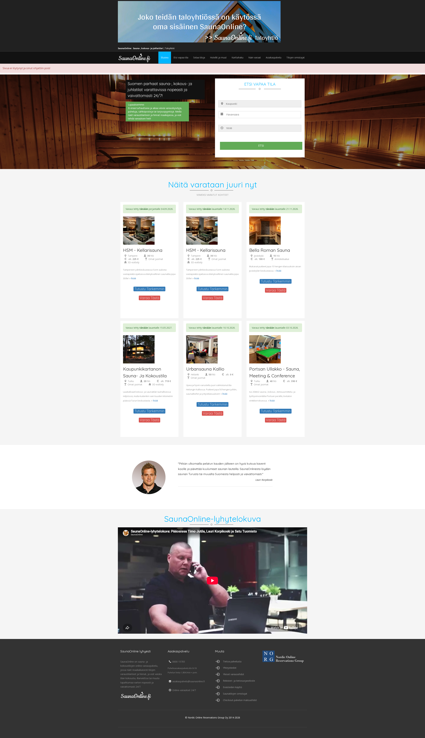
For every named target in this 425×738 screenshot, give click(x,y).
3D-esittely (133, 262)
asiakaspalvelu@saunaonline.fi (188, 681)
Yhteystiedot (229, 667)
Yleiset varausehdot (233, 674)
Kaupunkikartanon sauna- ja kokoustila (145, 372)
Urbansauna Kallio (205, 369)
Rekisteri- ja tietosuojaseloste (239, 680)
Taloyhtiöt (169, 48)
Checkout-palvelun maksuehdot (240, 700)
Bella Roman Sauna (269, 250)
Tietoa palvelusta (232, 661)
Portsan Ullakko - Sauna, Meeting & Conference (274, 372)
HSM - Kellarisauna (142, 250)
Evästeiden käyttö (232, 687)
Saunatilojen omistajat (235, 693)
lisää (133, 278)
